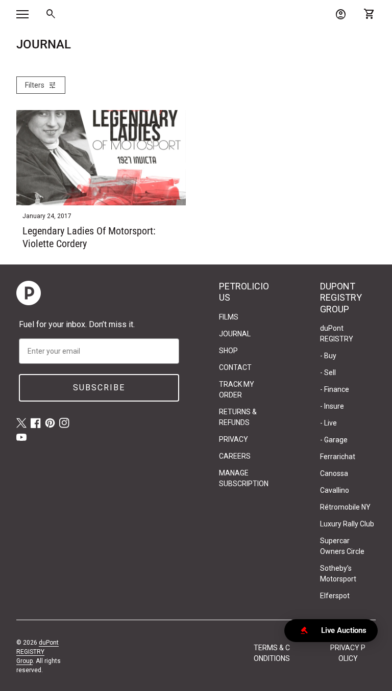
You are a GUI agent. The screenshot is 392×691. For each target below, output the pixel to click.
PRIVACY (233, 439)
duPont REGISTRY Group (37, 652)
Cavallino (334, 490)
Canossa (334, 473)
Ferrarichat (337, 457)
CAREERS (235, 456)
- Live (328, 423)
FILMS (228, 317)
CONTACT (235, 367)
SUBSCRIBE (99, 387)
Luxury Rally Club (347, 524)
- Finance (334, 389)
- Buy (328, 356)
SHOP (228, 351)
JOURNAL (235, 334)
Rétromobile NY (345, 507)
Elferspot (335, 596)
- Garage (334, 440)
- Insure (332, 406)
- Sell (328, 372)
